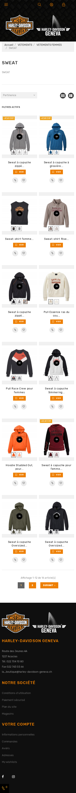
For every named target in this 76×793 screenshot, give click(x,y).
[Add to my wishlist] (24, 180)
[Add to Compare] (15, 180)
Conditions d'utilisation (16, 693)
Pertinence (9, 95)
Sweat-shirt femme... (19, 238)
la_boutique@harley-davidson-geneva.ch (27, 671)
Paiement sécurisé (13, 700)
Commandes (10, 741)
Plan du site (9, 706)
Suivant (48, 585)
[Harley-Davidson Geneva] (38, 25)
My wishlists (9, 761)
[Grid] (62, 95)
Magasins (8, 713)
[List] (70, 95)
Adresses (8, 755)
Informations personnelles (18, 734)
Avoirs (6, 748)
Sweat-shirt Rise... (56, 238)
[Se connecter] (63, 5)
